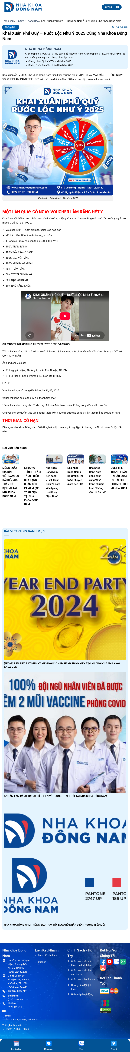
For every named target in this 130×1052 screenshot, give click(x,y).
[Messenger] (48, 1043)
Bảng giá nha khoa (47, 955)
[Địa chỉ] (114, 1043)
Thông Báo (32, 21)
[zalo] (81, 1043)
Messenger (48, 1049)
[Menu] (126, 7)
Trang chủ (8, 21)
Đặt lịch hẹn (16, 1049)
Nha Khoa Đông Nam (43, 49)
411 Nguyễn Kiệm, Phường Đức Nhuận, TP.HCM (19, 964)
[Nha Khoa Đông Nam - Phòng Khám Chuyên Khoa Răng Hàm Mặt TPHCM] (25, 7)
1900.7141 (22, 991)
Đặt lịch (42, 962)
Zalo (81, 1049)
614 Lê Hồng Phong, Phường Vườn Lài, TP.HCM (19, 979)
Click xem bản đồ (18, 972)
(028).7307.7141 (16, 999)
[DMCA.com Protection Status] (105, 1010)
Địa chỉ (114, 1049)
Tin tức (20, 21)
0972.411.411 (15, 1007)
